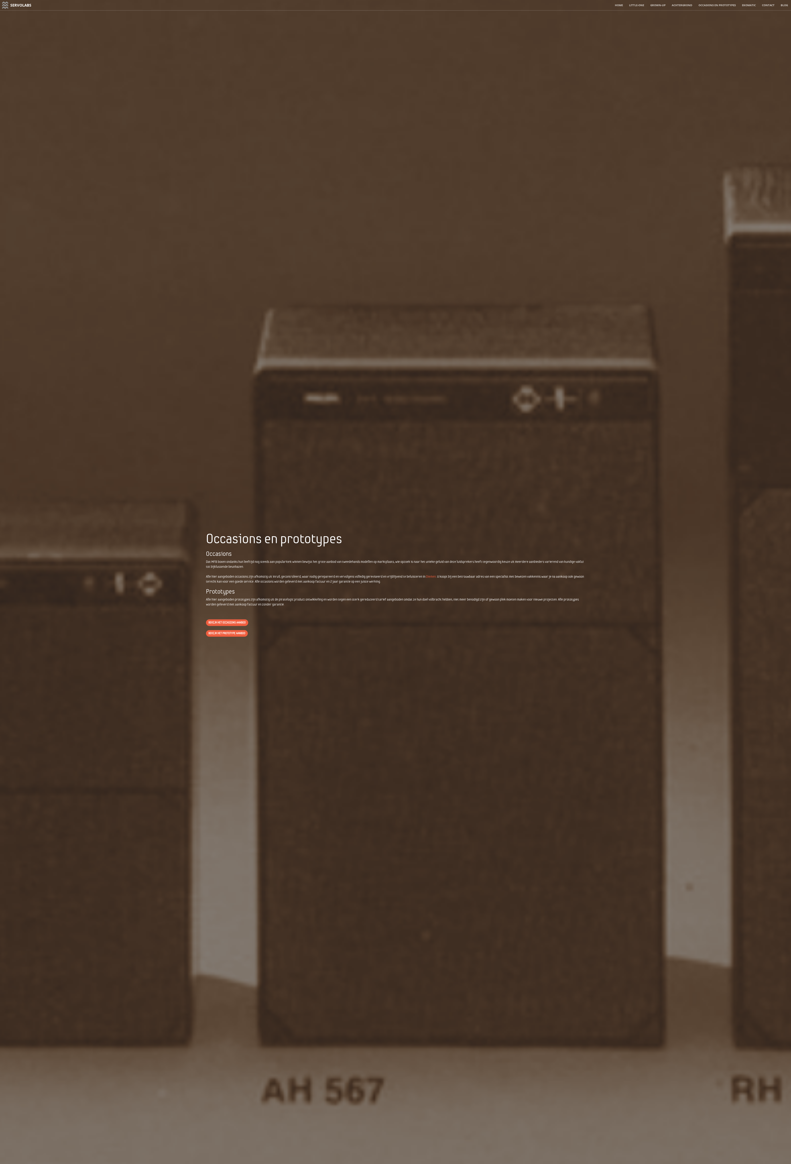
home (619, 5)
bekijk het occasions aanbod (227, 622)
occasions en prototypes (717, 5)
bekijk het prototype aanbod (226, 633)
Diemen (431, 576)
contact (768, 5)
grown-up (658, 5)
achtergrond (682, 5)
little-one (636, 5)
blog (784, 5)
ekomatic (749, 5)
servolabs (20, 5)
